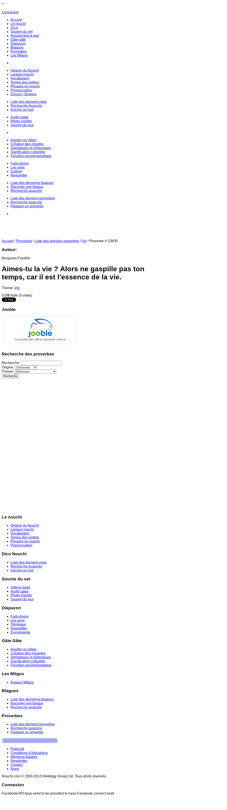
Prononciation (21, 545)
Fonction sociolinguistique (31, 665)
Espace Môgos (22, 682)
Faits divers (20, 616)
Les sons (18, 620)
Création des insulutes (28, 653)
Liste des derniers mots (29, 562)
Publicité (17, 749)
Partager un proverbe (27, 732)
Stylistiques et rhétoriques (31, 657)
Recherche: (11, 363)
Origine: (8, 367)
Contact (17, 765)
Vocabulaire (20, 533)
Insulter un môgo (24, 649)
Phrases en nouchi (25, 541)
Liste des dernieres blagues (32, 699)
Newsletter (19, 628)
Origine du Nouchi (25, 525)
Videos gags (20, 587)
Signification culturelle (28, 661)
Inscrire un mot (22, 570)
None (15, 769)
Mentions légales (24, 757)
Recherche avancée (26, 707)
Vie (84, 241)
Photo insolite (21, 595)
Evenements (20, 632)
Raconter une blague (27, 703)
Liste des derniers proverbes (57, 241)
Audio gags (19, 591)
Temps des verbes (25, 537)
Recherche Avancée (26, 566)
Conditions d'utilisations (29, 753)
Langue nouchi (22, 529)
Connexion (10, 12)
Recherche (10, 376)
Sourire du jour (22, 599)
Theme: (8, 371)
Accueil (7, 241)
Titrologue (18, 624)
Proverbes (24, 241)
